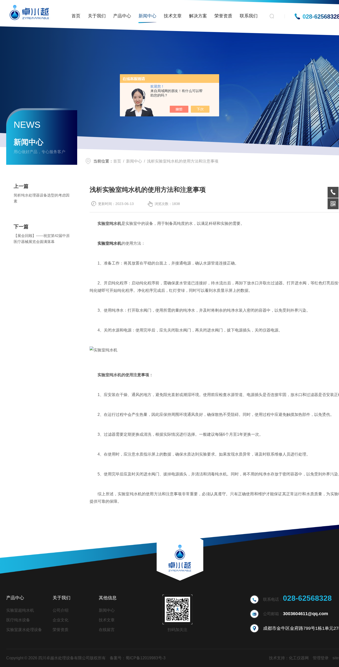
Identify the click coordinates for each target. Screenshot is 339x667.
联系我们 (249, 15)
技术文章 (173, 15)
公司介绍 (60, 610)
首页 (75, 15)
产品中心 (122, 15)
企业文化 (60, 620)
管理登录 (321, 658)
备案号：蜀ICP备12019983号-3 (138, 658)
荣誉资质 (223, 15)
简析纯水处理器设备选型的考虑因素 (41, 198)
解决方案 (198, 15)
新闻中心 (147, 15)
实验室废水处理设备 (24, 630)
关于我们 (97, 15)
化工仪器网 (299, 658)
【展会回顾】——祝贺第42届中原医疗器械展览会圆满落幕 (42, 238)
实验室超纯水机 (20, 610)
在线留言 (107, 630)
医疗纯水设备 (18, 620)
